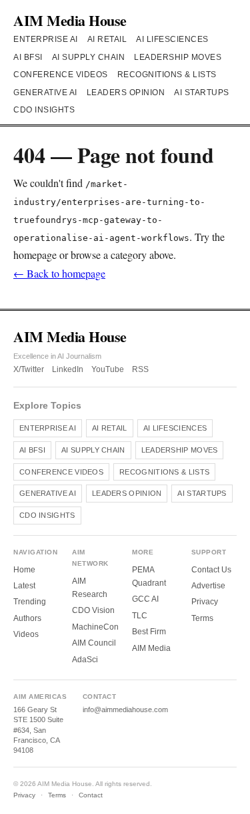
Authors (27, 618)
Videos (26, 634)
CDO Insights (44, 109)
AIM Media (151, 648)
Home (24, 569)
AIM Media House (70, 20)
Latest (24, 585)
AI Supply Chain (88, 57)
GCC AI (145, 599)
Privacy (204, 601)
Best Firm (149, 631)
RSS (140, 369)
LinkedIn (67, 369)
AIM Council (94, 643)
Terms (202, 618)
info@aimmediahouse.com (125, 709)
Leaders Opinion (126, 92)
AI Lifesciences (172, 39)
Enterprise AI (45, 39)
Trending (29, 601)
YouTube (107, 369)
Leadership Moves (177, 57)
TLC (139, 615)
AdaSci (85, 659)
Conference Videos (60, 74)
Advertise (208, 585)
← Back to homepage (59, 273)
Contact (91, 795)
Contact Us (211, 569)
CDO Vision (93, 610)
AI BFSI (28, 57)
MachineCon (95, 627)
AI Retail (107, 39)
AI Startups (201, 92)
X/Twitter (28, 369)
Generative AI (45, 92)
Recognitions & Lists (167, 74)
